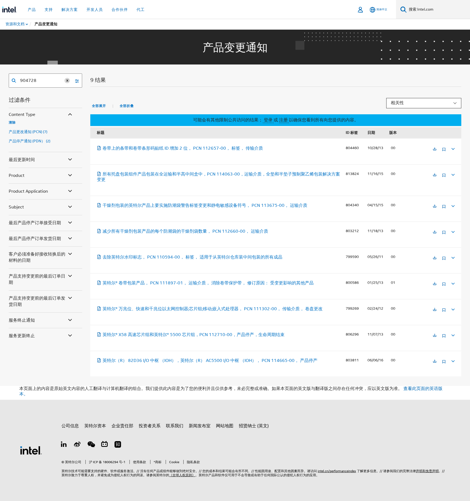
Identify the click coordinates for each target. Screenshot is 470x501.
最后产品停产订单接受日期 (35, 223)
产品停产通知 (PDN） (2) (29, 141)
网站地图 (224, 426)
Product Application (28, 191)
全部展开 (99, 106)
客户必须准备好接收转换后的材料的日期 (37, 257)
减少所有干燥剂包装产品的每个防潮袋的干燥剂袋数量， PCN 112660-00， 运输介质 (185, 231)
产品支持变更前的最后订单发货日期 (37, 301)
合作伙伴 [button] (120, 9)
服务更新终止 (22, 336)
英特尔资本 (95, 426)
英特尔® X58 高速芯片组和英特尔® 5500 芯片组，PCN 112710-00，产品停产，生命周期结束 (194, 334)
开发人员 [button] (94, 9)
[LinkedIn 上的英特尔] (64, 445)
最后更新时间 (22, 159)
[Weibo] (77, 445)
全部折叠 (127, 106)
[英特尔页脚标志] (31, 450)
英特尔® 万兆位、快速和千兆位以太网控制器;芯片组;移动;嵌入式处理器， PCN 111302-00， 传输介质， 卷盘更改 (213, 309)
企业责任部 (122, 426)
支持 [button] (49, 9)
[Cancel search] (67, 80)
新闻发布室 (200, 426)
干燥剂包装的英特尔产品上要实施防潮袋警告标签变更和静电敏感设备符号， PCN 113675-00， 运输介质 (205, 205)
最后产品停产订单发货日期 (35, 238)
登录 (268, 120)
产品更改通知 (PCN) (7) (28, 131)
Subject (16, 207)
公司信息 (70, 426)
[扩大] (452, 148)
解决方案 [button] (69, 9)
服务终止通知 (22, 320)
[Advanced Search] (75, 80)
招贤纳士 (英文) (254, 426)
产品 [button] (32, 9)
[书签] (444, 151)
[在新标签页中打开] (434, 149)
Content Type (22, 114)
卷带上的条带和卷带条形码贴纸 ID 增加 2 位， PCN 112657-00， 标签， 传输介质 (183, 148)
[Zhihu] (117, 445)
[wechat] (90, 445)
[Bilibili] (104, 445)
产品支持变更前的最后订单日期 (37, 279)
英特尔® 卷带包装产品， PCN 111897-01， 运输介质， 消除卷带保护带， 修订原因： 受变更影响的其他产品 (208, 283)
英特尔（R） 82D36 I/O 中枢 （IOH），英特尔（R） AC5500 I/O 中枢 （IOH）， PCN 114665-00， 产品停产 (210, 360)
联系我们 (174, 426)
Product (16, 175)
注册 (284, 120)
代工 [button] (141, 9)
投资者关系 (149, 426)
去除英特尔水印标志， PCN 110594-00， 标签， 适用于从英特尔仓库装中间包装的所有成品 (192, 257)
